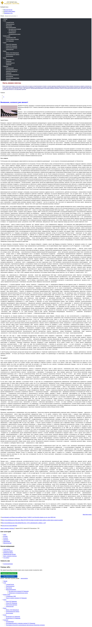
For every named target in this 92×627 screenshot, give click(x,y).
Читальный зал (10, 49)
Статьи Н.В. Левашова (11, 46)
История (5, 536)
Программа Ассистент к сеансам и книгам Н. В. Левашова (12, 71)
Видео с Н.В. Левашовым (12, 52)
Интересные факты (8, 552)
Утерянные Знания (8, 551)
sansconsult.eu (24, 578)
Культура (5, 538)
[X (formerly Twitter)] (3, 97)
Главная (5, 19)
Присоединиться (10, 24)
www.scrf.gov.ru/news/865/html (9, 525)
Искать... (3, 16)
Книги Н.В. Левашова (11, 44)
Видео (4, 51)
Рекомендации (10, 68)
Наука (4, 534)
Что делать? (6, 557)
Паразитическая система (9, 554)
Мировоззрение (7, 543)
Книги (4, 42)
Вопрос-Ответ (6, 36)
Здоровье (5, 539)
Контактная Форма (8, 563)
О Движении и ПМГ (11, 37)
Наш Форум (9, 25)
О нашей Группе (10, 22)
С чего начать (6, 549)
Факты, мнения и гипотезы (7, 528)
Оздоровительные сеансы (12, 54)
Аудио (4, 58)
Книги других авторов (11, 47)
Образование (6, 541)
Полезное (5, 66)
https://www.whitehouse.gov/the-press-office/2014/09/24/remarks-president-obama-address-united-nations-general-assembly (32, 520)
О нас (4, 20)
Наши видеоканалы (11, 27)
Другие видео (9, 56)
